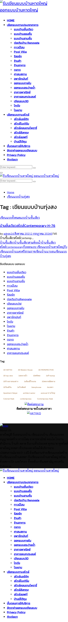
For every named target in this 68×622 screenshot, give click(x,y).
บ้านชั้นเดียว (7, 242)
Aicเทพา (50, 387)
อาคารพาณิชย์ (22, 92)
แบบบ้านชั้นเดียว (23, 29)
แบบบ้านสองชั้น (23, 34)
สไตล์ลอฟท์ (21, 137)
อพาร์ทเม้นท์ (21, 79)
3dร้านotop (50, 376)
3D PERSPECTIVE (46, 370)
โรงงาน (18, 110)
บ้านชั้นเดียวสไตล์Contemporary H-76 (27, 225)
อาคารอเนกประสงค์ (25, 96)
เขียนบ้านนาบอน (45, 251)
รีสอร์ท (18, 56)
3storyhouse (36, 387)
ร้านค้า (17, 61)
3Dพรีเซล (36, 376)
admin (7, 233)
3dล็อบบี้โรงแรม (30, 381)
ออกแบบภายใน (22, 83)
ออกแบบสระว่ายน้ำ (24, 88)
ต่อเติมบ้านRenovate (19, 299)
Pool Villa (20, 52)
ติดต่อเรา (12, 159)
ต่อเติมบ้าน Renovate (26, 43)
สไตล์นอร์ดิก (21, 119)
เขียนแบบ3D (21, 101)
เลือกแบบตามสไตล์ (18, 115)
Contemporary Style (45, 399)
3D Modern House (25, 370)
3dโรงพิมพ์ (21, 387)
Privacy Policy (16, 155)
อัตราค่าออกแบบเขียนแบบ (22, 150)
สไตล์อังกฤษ (21, 132)
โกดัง (17, 105)
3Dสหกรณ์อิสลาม (48, 381)
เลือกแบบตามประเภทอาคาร (22, 25)
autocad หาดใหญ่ (48, 393)
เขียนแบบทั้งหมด (10, 217)
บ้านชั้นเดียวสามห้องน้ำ (27, 242)
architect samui (29, 393)
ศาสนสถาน (20, 74)
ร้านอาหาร (19, 65)
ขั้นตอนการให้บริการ (18, 146)
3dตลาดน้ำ (22, 376)
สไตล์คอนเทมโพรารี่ (25, 128)
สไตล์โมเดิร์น (21, 123)
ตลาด (17, 70)
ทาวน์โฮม (19, 47)
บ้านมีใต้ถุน (20, 141)
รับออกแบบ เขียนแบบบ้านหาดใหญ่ (43, 247)
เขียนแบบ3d (14, 303)
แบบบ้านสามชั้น (23, 38)
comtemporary (25, 399)
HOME (10, 20)
